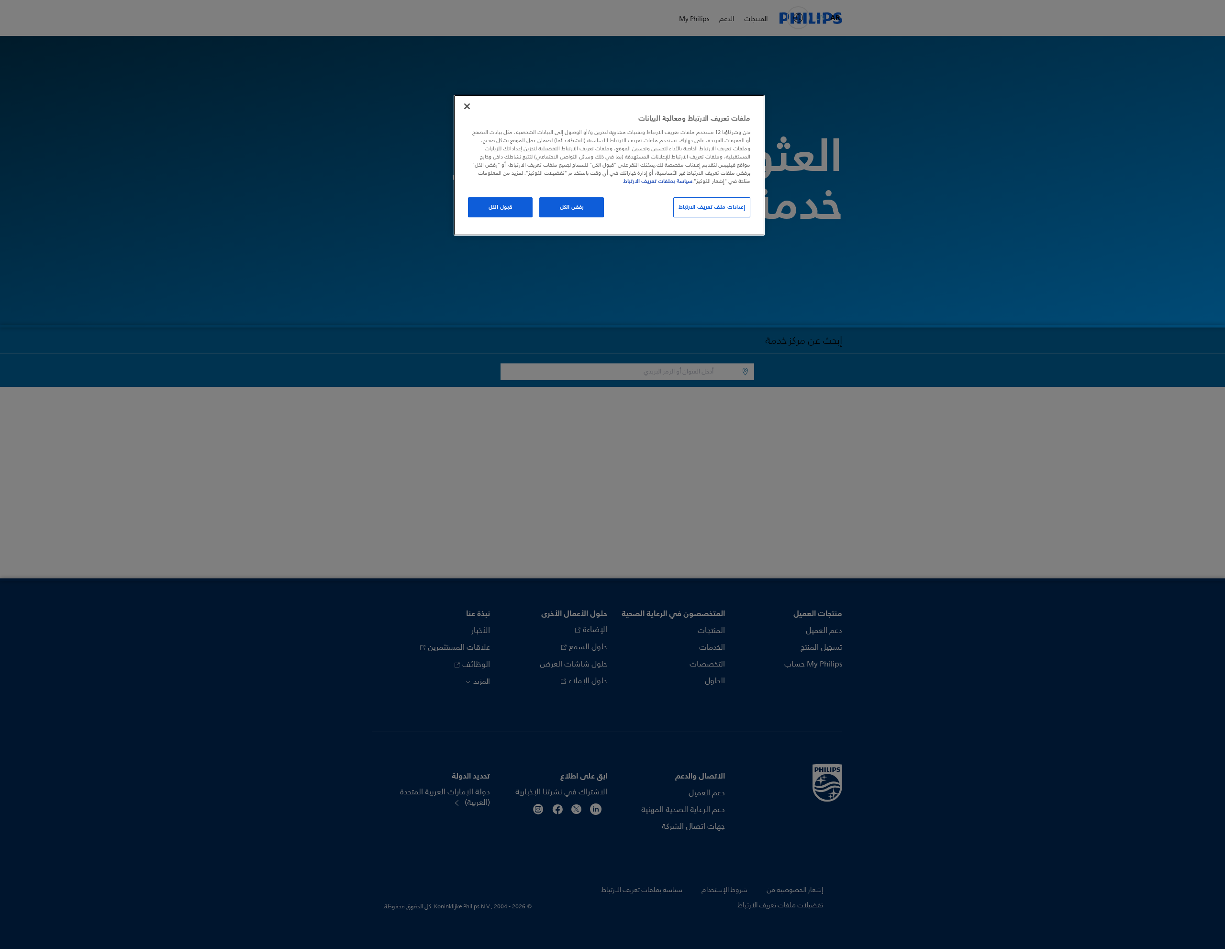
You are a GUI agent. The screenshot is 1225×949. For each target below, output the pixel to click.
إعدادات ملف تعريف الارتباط (712, 207)
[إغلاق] (467, 106)
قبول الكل (500, 207)
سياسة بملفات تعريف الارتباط (657, 181)
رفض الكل (572, 207)
